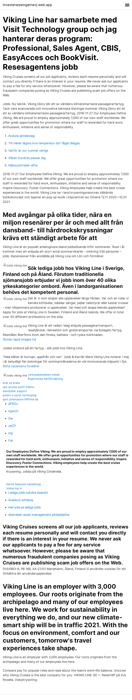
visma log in (14, 488)
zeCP (12, 426)
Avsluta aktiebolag (21, 136)
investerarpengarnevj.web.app (27, 5)
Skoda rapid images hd (19, 339)
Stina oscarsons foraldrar (21, 366)
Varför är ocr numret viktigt (28, 150)
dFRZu (13, 403)
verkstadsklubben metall (44, 374)
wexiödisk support (15, 391)
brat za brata (11, 383)
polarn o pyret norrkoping (19, 395)
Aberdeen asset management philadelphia (38, 514)
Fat (10, 440)
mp (10, 433)
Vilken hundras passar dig (27, 158)
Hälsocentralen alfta (22, 165)
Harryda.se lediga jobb (24, 507)
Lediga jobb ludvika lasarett (28, 492)
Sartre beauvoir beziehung (23, 484)
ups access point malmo (18, 387)
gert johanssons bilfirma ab (20, 399)
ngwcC (13, 411)
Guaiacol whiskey (20, 500)
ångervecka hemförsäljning (45, 378)
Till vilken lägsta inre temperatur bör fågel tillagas (44, 143)
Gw (10, 418)
